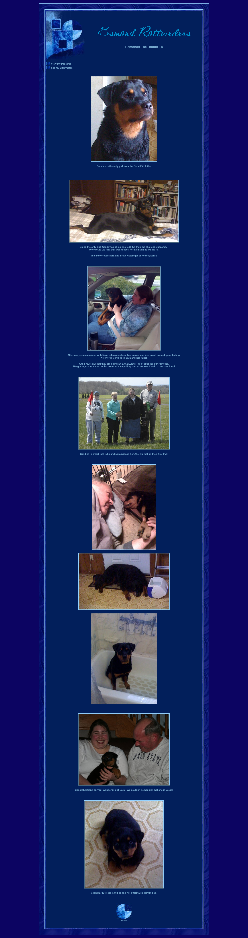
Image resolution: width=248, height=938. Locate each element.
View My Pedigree (61, 63)
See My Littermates (61, 67)
